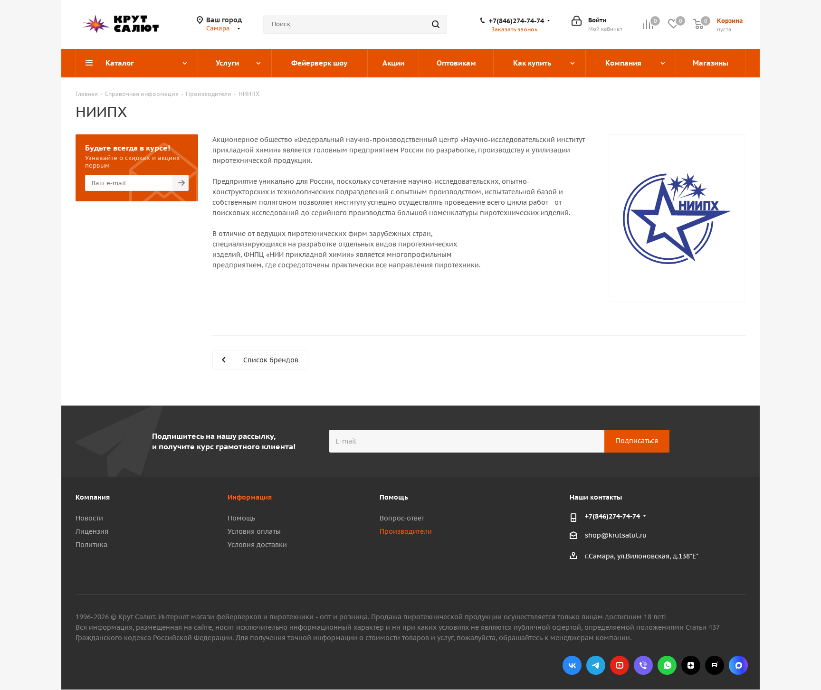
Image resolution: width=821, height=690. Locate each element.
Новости (89, 518)
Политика (91, 544)
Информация (250, 497)
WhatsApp (667, 665)
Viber (643, 665)
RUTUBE (714, 665)
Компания (93, 497)
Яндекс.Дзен (690, 665)
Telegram (595, 665)
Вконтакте (572, 665)
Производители (406, 531)
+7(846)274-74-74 (516, 21)
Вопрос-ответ (402, 518)
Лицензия (92, 531)
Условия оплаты (254, 531)
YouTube (619, 665)
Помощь (241, 518)
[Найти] (435, 24)
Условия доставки (257, 544)
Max (738, 665)
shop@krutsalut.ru (616, 535)
